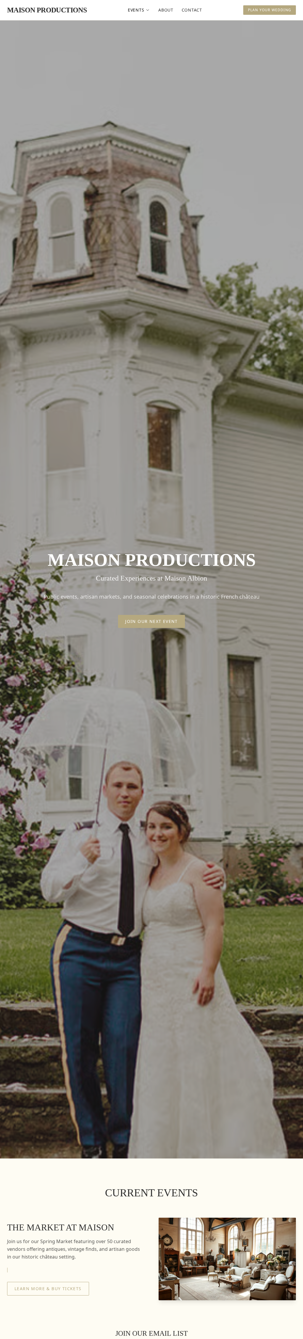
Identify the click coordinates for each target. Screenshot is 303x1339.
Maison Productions (47, 10)
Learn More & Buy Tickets (48, 1288)
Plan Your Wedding (269, 9)
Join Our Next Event (151, 621)
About (165, 10)
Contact (192, 10)
